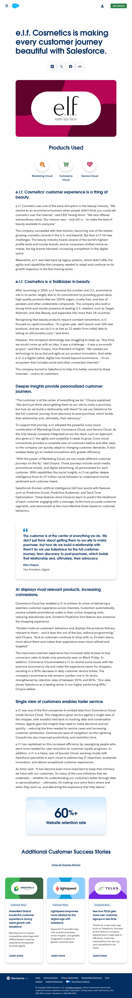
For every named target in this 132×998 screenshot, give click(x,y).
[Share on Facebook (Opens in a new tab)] (70, 66)
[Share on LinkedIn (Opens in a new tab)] (52, 66)
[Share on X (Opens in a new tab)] (61, 66)
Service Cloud (89, 176)
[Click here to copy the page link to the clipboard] (79, 66)
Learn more (16, 955)
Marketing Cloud (42, 176)
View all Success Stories (66, 865)
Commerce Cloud (66, 177)
